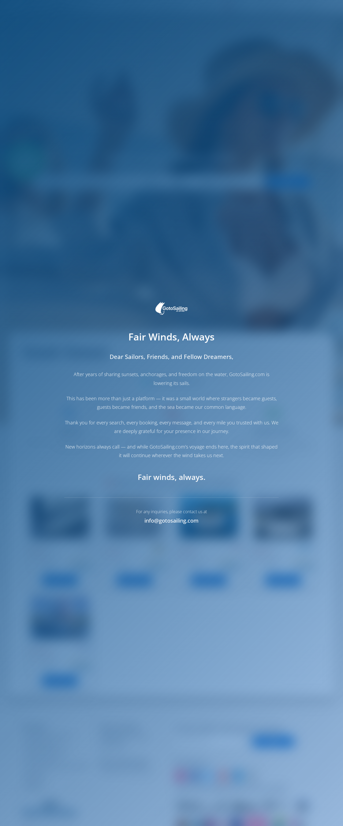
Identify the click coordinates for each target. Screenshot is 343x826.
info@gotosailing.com (171, 520)
